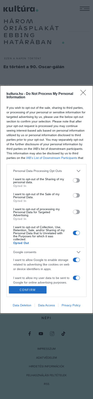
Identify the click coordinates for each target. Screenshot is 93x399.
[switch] (76, 180)
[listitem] (46, 171)
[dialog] (46, 199)
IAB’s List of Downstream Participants (51, 158)
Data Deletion (22, 305)
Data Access (46, 305)
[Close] (84, 94)
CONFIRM (28, 290)
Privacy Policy (71, 305)
